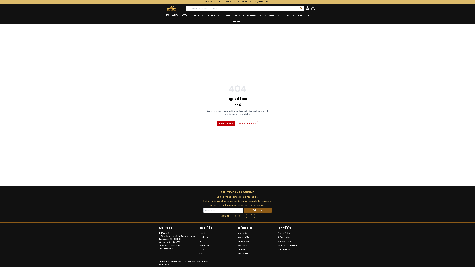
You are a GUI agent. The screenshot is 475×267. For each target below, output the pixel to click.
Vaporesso (204, 245)
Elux (200, 241)
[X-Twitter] (243, 216)
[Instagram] (237, 216)
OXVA (201, 249)
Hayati (202, 233)
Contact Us (243, 237)
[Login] (307, 8)
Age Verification (285, 249)
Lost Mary (203, 237)
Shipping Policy (284, 241)
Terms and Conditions (288, 245)
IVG (200, 253)
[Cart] (313, 8)
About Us (242, 233)
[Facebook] (232, 216)
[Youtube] (253, 216)
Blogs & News (244, 241)
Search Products (247, 123)
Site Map (242, 249)
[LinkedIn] (248, 216)
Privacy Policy (284, 233)
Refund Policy (284, 237)
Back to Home (226, 123)
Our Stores (243, 253)
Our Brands (243, 245)
